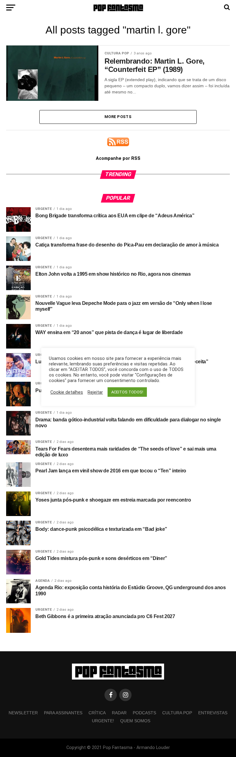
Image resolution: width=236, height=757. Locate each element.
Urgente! (103, 720)
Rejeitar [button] (95, 392)
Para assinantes (63, 712)
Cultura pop (177, 712)
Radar (119, 712)
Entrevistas (212, 712)
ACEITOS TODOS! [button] (127, 392)
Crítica (97, 712)
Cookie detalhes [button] (66, 392)
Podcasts (144, 712)
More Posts (118, 116)
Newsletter (23, 712)
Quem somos (135, 720)
